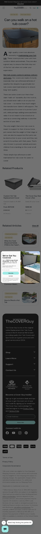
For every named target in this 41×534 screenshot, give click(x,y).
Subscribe (10, 273)
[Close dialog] (39, 252)
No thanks (11, 275)
